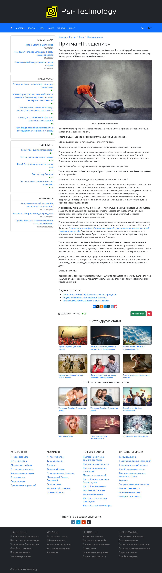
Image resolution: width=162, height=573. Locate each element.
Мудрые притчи (95, 37)
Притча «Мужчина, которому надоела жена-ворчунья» (103, 376)
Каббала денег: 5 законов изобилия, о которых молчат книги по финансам (34, 130)
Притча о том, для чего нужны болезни (136, 376)
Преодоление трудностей (23, 485)
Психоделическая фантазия (60, 473)
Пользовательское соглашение (134, 544)
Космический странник (58, 488)
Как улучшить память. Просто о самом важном (86, 300)
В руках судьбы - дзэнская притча (69, 348)
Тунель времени (55, 461)
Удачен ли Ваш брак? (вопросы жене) (104, 409)
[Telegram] (112, 306)
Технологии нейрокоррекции (24, 544)
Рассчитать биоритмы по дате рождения (33, 213)
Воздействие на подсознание (24, 540)
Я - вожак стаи (18, 477)
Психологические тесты (94, 556)
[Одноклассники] (101, 306)
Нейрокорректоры (55, 540)
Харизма (123, 480)
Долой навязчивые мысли (132, 469)
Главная (62, 37)
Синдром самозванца (129, 496)
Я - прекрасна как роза (22, 469)
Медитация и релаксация (59, 544)
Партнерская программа (131, 536)
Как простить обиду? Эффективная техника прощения (89, 294)
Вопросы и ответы (128, 552)
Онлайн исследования (21, 548)
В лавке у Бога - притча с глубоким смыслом (134, 348)
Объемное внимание (129, 492)
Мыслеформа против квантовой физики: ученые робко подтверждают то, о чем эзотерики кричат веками (33, 99)
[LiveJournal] (108, 306)
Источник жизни (19, 461)
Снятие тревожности (129, 488)
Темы (81, 37)
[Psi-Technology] (81, 11)
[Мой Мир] (105, 306)
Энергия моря (18, 481)
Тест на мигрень (65, 436)
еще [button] (71, 27)
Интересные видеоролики (95, 552)
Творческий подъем (93, 494)
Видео (51, 27)
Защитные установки (20, 556)
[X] (97, 306)
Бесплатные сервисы (93, 536)
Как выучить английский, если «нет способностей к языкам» (35, 120)
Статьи (31, 27)
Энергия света (54, 484)
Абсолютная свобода (21, 465)
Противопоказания (20, 552)
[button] (142, 28)
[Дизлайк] (149, 313)
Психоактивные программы (96, 544)
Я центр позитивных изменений (135, 461)
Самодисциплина (127, 456)
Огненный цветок (56, 492)
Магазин (20, 27)
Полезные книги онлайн (95, 540)
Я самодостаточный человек (133, 465)
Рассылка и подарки (128, 540)
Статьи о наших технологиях (24, 536)
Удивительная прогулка (22, 473)
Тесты (41, 27)
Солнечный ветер (56, 469)
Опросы (61, 27)
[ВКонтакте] (94, 306)
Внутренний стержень (94, 490)
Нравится (139, 313)
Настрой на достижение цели (97, 505)
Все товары (52, 552)
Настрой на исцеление (94, 486)
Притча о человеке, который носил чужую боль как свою (103, 348)
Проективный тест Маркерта (135, 436)
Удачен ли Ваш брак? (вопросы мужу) (72, 409)
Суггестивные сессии (56, 536)
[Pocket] (115, 306)
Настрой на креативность (96, 464)
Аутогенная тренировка (58, 548)
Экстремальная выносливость (134, 484)
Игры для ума (89, 548)
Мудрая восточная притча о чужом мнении (70, 376)
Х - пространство (55, 456)
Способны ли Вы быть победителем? (132, 409)
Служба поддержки (128, 556)
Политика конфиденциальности (134, 548)
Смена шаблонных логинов (39, 44)
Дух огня (51, 465)
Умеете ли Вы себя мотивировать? (98, 437)
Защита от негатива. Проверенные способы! (85, 297)
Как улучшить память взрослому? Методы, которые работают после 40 (34, 110)
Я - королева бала (19, 456)
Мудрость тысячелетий (94, 475)
